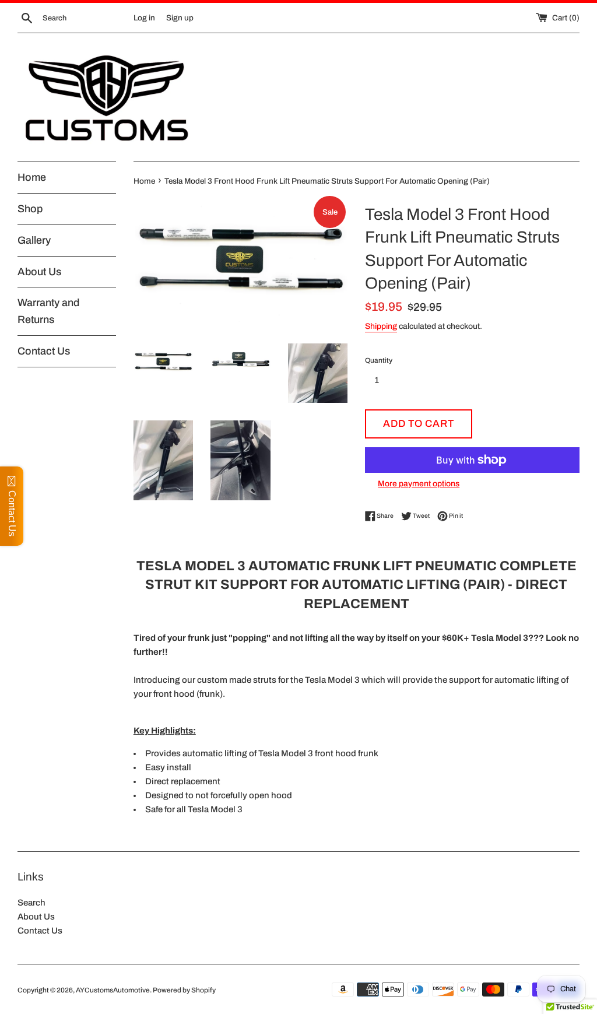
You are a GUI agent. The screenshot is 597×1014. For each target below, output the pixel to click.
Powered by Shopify (184, 990)
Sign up (180, 17)
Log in (144, 17)
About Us (39, 272)
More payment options (418, 483)
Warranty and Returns (48, 311)
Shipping (381, 326)
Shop (30, 209)
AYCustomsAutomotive (113, 990)
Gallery (34, 240)
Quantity (378, 360)
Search (31, 902)
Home (31, 177)
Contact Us (43, 351)
